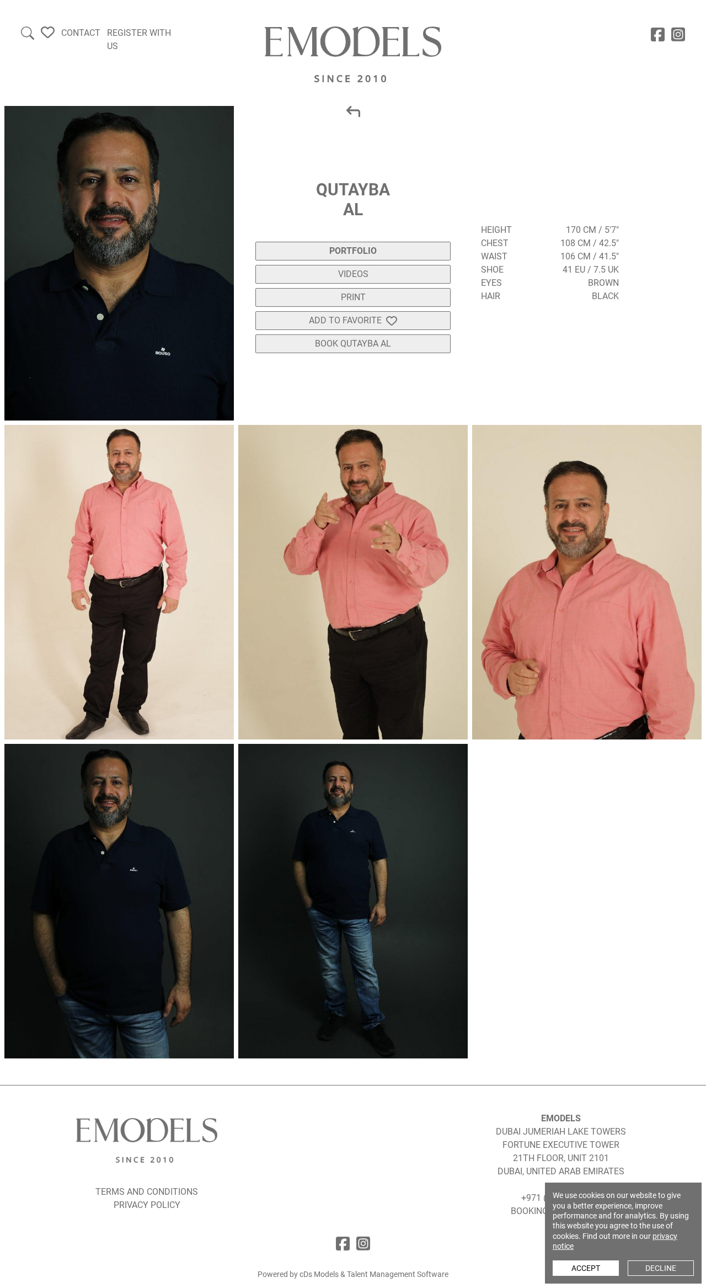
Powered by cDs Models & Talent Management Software (353, 1274)
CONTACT (80, 33)
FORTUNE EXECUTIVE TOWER (560, 1145)
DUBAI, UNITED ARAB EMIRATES (561, 1171)
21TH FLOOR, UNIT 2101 (561, 1158)
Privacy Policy (147, 1205)
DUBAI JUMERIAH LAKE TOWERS (561, 1131)
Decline (660, 1268)
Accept (585, 1268)
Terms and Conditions (146, 1191)
